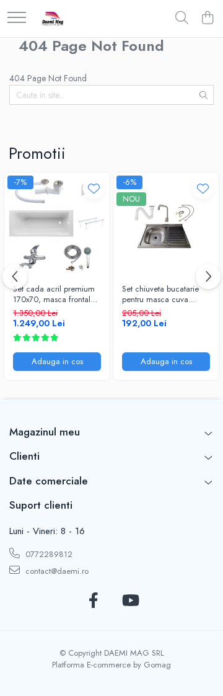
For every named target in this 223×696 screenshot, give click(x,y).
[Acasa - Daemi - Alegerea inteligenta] (52, 18)
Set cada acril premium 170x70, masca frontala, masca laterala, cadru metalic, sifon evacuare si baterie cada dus (55, 294)
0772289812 (47, 554)
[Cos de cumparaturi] (207, 18)
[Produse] (16, 18)
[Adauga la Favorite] (94, 188)
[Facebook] (93, 601)
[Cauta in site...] (181, 18)
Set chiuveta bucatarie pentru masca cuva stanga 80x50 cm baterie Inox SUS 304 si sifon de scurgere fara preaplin (165, 294)
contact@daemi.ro (56, 571)
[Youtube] (130, 601)
